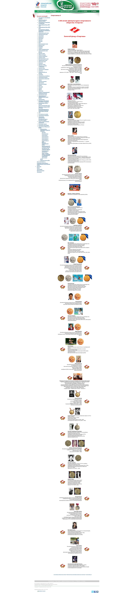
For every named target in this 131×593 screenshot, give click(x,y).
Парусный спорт (42, 61)
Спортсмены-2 (45, 136)
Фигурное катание (43, 84)
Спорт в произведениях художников (44, 122)
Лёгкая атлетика (42, 54)
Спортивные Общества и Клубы (60, 574)
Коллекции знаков (43, 124)
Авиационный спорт (43, 34)
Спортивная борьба (43, 77)
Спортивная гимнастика (44, 78)
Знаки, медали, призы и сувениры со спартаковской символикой (46, 155)
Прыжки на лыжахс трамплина (43, 66)
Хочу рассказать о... (41, 161)
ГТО (39, 112)
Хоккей (40, 88)
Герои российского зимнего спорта (43, 21)
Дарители (39, 166)
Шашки (40, 89)
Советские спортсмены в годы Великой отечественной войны (43, 164)
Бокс (40, 42)
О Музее (78, 581)
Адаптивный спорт (43, 94)
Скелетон (41, 70)
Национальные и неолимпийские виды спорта (43, 97)
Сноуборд (41, 74)
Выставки (58, 581)
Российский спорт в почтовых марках (43, 120)
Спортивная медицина (44, 115)
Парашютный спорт (43, 60)
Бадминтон (41, 37)
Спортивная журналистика (42, 117)
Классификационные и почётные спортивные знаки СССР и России (44, 110)
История (44, 132)
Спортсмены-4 (45, 139)
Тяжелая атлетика (42, 81)
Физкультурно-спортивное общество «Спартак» (45, 130)
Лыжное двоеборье (43, 56)
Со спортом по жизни (43, 114)
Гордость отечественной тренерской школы (44, 93)
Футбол (40, 85)
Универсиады (42, 99)
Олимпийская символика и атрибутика (44, 23)
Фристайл (41, 86)
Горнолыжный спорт (43, 50)
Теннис (40, 80)
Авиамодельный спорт (44, 33)
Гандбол (40, 48)
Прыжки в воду (42, 64)
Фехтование (41, 82)
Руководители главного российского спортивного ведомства (44, 30)
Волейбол (41, 46)
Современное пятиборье (44, 75)
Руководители (45, 133)
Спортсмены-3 (45, 137)
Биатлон (40, 39)
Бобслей (40, 41)
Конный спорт (42, 53)
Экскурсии (39, 172)
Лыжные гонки (42, 57)
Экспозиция (44, 157)
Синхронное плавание (43, 69)
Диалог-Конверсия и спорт (68, 581)
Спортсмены (44, 135)
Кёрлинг (40, 52)
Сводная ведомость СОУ (39, 589)
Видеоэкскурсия (40, 170)
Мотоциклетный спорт (44, 58)
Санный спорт (42, 68)
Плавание (41, 63)
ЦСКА (41, 159)
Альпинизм (41, 35)
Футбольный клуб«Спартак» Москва (46, 147)
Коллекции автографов (44, 125)
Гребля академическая (44, 49)
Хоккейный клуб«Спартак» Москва (46, 149)
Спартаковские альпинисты (45, 151)
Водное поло (41, 45)
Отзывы (83, 581)
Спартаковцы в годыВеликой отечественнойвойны (45, 142)
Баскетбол (41, 38)
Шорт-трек (41, 90)
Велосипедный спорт (43, 43)
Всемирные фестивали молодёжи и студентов (44, 101)
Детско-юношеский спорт (44, 105)
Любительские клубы (45, 160)
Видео (38, 167)
